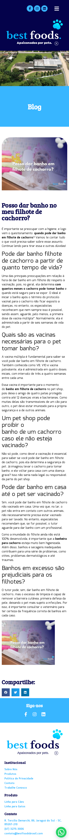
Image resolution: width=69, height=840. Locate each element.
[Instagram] (37, 8)
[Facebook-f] (30, 8)
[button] (6, 692)
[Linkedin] (44, 8)
